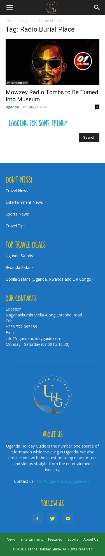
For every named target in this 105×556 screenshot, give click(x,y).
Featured (55, 539)
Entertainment (17, 83)
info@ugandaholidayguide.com (63, 481)
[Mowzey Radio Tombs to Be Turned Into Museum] (52, 62)
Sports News (17, 214)
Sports (73, 539)
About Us (90, 539)
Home (10, 20)
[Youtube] (67, 518)
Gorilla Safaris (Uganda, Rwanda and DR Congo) (49, 279)
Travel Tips (15, 225)
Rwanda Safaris (20, 267)
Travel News (17, 190)
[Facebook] (37, 518)
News (11, 539)
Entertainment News (24, 202)
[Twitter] (52, 518)
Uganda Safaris (19, 255)
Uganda (12, 107)
